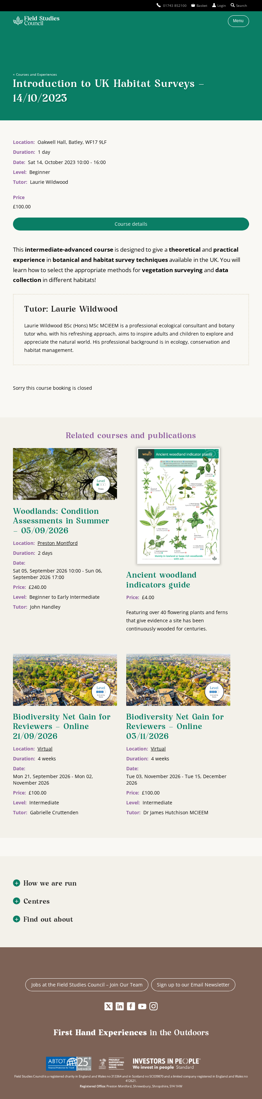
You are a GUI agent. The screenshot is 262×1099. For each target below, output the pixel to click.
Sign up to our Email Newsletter (193, 984)
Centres (37, 901)
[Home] (36, 21)
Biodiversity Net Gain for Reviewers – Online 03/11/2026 (175, 727)
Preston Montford (58, 543)
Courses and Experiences (36, 74)
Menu (238, 20)
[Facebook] (131, 1006)
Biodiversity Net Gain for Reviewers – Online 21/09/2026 (62, 727)
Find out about (48, 920)
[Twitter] (108, 1006)
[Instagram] (153, 1006)
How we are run (50, 883)
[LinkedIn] (120, 1006)
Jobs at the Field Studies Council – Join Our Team (87, 984)
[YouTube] (142, 1006)
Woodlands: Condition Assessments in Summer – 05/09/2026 (61, 521)
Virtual (45, 748)
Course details (131, 224)
